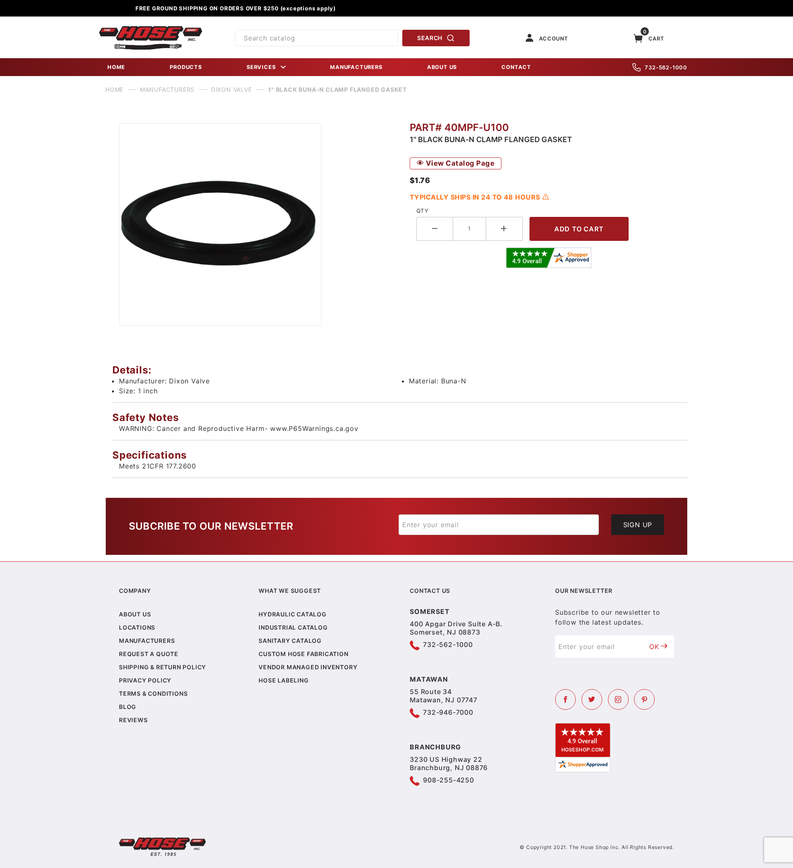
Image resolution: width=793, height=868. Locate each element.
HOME (116, 67)
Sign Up (638, 525)
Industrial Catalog (293, 627)
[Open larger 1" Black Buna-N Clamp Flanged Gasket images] (257, 224)
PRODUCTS (186, 67)
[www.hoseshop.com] (150, 29)
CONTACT (516, 67)
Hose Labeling (284, 680)
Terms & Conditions (153, 693)
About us (135, 614)
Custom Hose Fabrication (303, 653)
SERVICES (261, 67)
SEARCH (429, 37)
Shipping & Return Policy (162, 667)
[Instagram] (618, 699)
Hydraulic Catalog (293, 614)
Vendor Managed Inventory (308, 667)
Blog (127, 706)
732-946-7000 (448, 712)
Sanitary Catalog (290, 640)
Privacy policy (145, 680)
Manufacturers (147, 640)
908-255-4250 (448, 780)
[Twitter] (592, 699)
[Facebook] (565, 699)
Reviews (133, 719)
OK (654, 646)
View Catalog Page (459, 163)
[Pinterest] (644, 699)
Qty (422, 210)
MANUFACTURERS (356, 67)
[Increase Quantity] (504, 228)
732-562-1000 (666, 67)
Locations (137, 627)
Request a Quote (148, 653)
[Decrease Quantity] (434, 228)
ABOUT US (442, 67)
